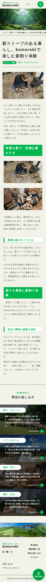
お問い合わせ (7, 564)
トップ (4, 32)
